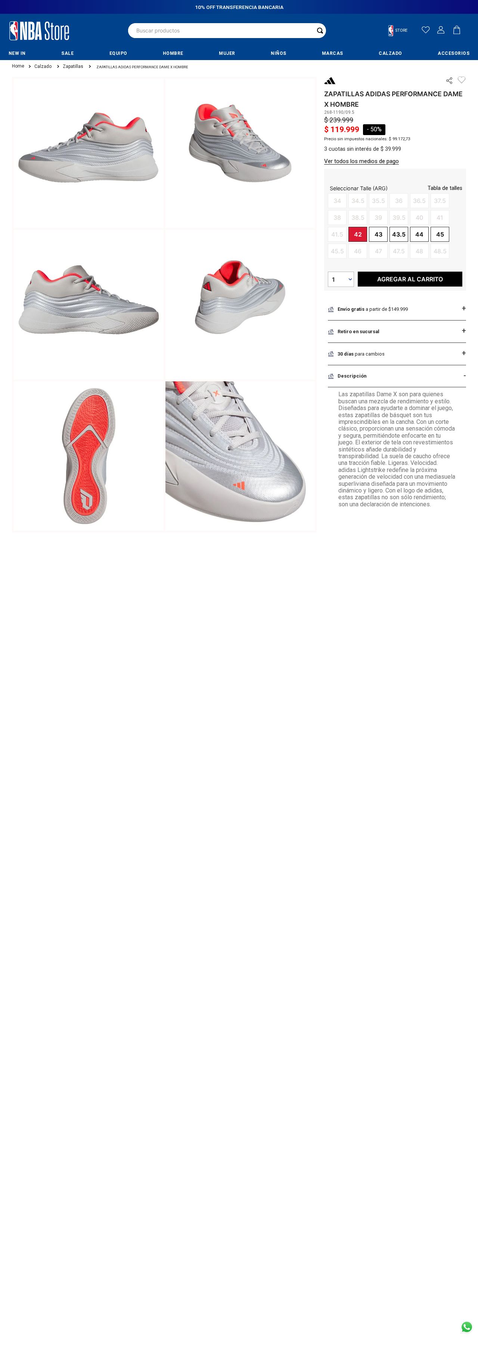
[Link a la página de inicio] (17, 66)
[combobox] (227, 30)
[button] (401, 30)
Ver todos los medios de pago (361, 161)
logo (39, 30)
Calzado (43, 66)
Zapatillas (73, 66)
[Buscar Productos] (320, 30)
